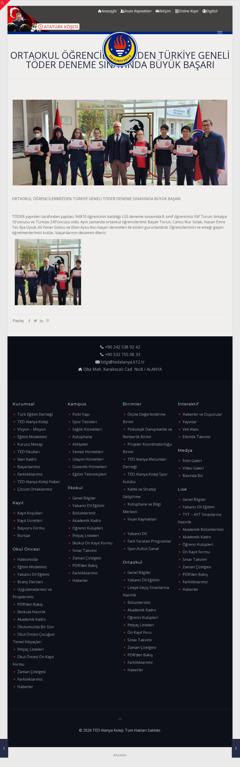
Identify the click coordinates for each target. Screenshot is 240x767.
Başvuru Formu (31, 528)
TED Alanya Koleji (32, 421)
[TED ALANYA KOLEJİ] (120, 49)
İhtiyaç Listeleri (30, 649)
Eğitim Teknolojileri (89, 474)
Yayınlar (190, 421)
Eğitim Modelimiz (32, 436)
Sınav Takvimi (84, 550)
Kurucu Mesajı (29, 444)
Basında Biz (193, 475)
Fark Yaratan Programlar (149, 541)
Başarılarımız (28, 466)
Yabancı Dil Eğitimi (33, 574)
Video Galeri (193, 468)
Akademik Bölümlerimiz (203, 529)
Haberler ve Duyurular (202, 414)
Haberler (25, 686)
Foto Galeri (192, 460)
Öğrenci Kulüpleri (87, 528)
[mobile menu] (220, 33)
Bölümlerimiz (84, 513)
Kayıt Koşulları (29, 513)
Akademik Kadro (31, 619)
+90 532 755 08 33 (122, 354)
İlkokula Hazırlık (31, 611)
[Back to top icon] (120, 719)
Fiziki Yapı (81, 414)
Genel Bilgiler (84, 498)
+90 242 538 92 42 (122, 347)
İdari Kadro (27, 459)
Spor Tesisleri (84, 421)
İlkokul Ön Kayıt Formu (92, 543)
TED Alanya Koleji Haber (38, 481)
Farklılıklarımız (30, 474)
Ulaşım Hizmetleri (87, 459)
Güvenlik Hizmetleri (89, 466)
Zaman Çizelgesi (31, 671)
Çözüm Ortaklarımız (34, 489)
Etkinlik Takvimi (196, 436)
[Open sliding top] (5, 5)
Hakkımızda (27, 559)
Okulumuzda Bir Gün (35, 626)
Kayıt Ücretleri (29, 520)
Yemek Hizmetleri (87, 451)
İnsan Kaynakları (142, 519)
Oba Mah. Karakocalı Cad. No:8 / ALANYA (122, 369)
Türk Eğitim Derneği (35, 414)
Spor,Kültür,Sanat (143, 548)
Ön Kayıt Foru (139, 632)
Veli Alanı (191, 429)
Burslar (23, 535)
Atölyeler (80, 444)
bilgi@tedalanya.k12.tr (123, 362)
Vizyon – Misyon (31, 429)
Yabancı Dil (137, 533)
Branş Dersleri (30, 581)
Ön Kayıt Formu (196, 551)
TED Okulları (28, 451)
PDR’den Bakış (30, 604)
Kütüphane (82, 436)
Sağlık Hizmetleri (87, 429)
